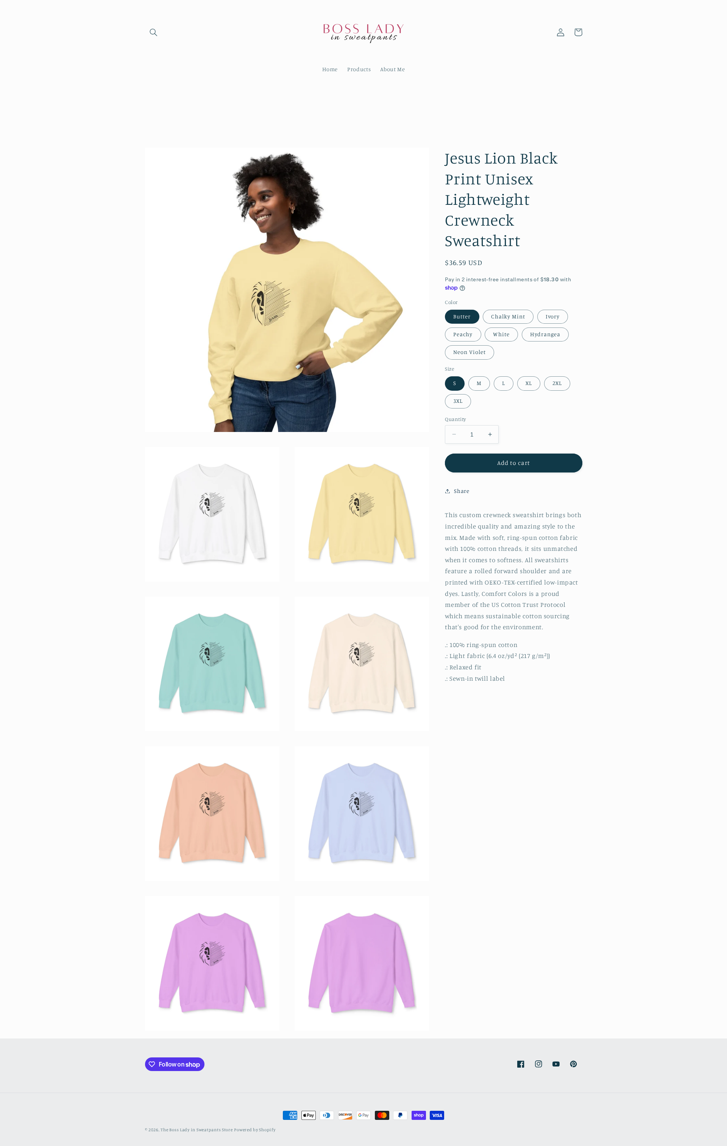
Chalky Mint (508, 316)
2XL (557, 383)
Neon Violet (469, 352)
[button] (153, 32)
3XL (458, 401)
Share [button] (461, 491)
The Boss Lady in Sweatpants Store (196, 1129)
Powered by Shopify (254, 1129)
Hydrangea (545, 334)
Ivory (553, 316)
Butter (462, 316)
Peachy (463, 334)
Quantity (455, 419)
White (501, 334)
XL (529, 383)
